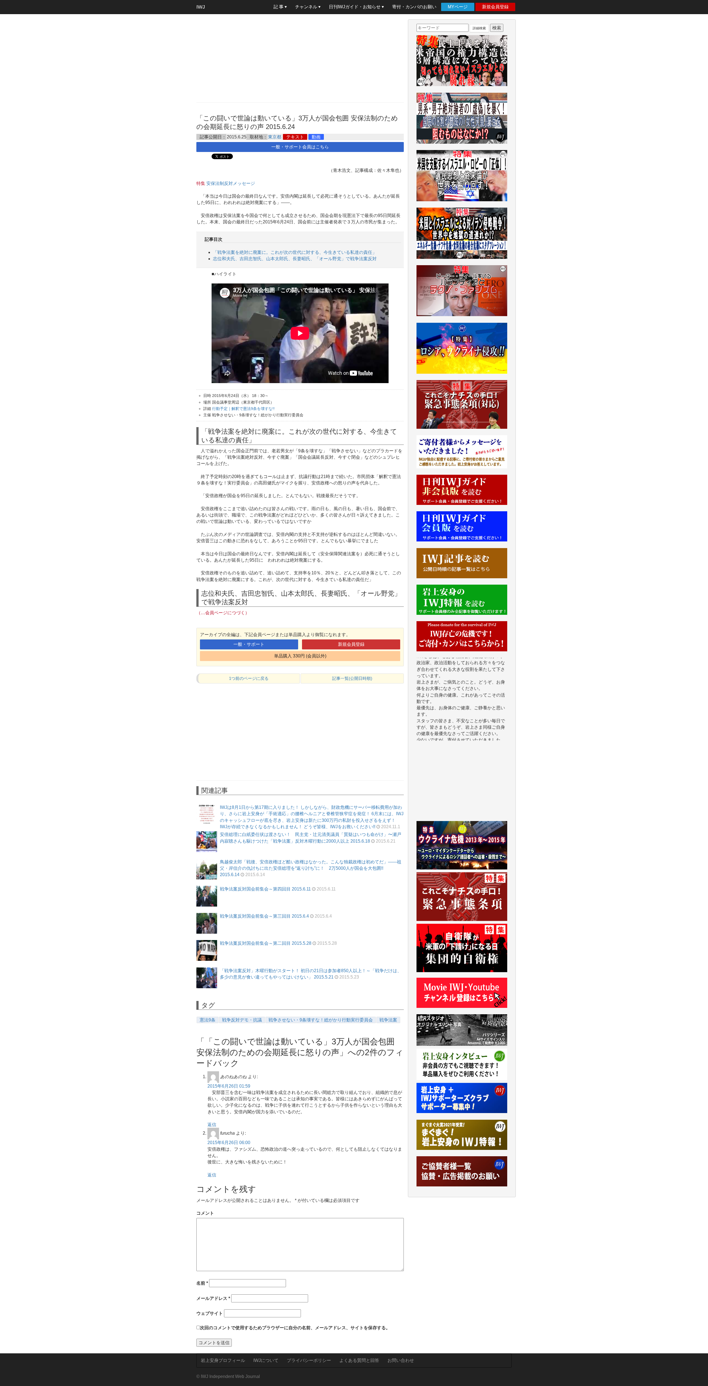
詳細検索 (479, 28)
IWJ (200, 7)
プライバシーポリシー (309, 1360)
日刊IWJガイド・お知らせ (355, 6)
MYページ (458, 6)
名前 (202, 1283)
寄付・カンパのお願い (414, 6)
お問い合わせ (400, 1360)
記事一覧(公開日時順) (352, 678)
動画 (316, 137)
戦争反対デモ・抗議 (242, 1020)
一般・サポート (248, 644)
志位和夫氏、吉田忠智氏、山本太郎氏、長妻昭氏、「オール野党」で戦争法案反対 (295, 258)
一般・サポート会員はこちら (300, 146)
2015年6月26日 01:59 (228, 1086)
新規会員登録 (495, 6)
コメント (205, 1213)
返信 (211, 1124)
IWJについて (265, 1360)
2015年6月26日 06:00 (228, 1142)
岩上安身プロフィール (223, 1360)
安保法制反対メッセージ (230, 183)
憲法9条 (207, 1020)
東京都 (274, 137)
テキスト (295, 137)
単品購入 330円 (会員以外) (300, 656)
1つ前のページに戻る (249, 678)
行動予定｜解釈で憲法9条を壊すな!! (243, 408)
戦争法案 (388, 1020)
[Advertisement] (300, 58)
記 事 (279, 6)
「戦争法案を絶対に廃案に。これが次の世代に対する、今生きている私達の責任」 (295, 252)
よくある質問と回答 (359, 1360)
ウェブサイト (209, 1313)
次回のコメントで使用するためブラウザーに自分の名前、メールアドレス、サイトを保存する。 (295, 1327)
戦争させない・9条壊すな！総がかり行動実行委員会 (321, 1020)
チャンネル (306, 6)
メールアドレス (213, 1298)
